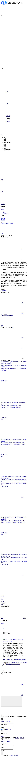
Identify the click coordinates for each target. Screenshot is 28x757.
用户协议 (19, 659)
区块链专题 (6, 213)
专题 (5, 139)
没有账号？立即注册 (5, 721)
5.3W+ (22, 337)
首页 (5, 137)
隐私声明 (22, 738)
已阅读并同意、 (10, 755)
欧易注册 (3, 668)
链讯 (2, 233)
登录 (2, 618)
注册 (24, 618)
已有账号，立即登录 (5, 741)
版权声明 (10, 659)
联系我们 (24, 659)
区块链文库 (14, 662)
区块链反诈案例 (7, 142)
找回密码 (8, 729)
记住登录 (4, 729)
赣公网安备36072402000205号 (13, 664)
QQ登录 (8, 121)
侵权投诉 (15, 659)
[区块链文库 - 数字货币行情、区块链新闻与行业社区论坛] (13, 641)
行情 (5, 140)
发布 (2, 134)
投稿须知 (5, 659)
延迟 (3, 219)
